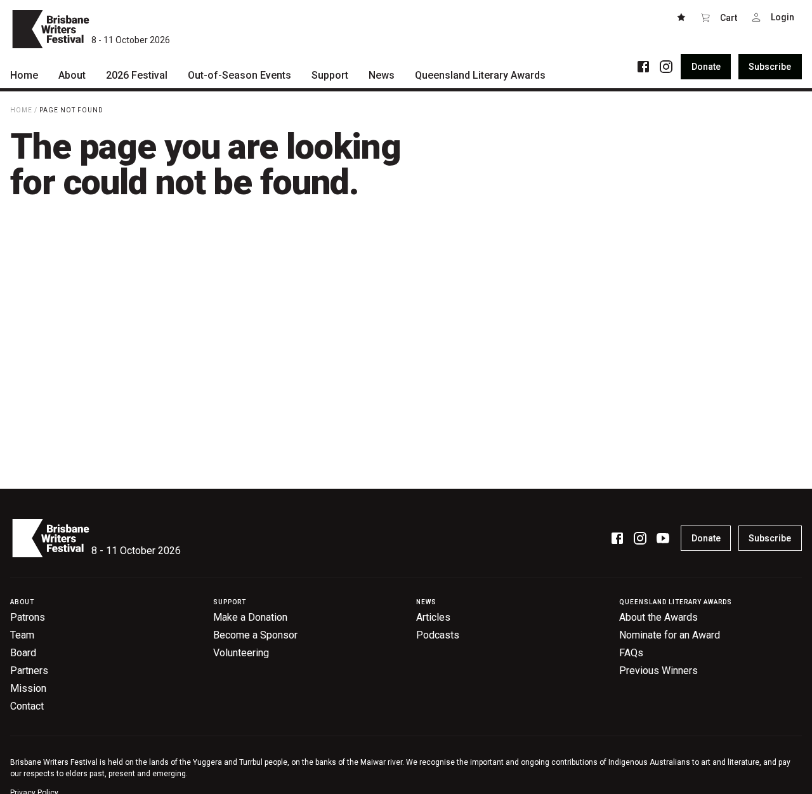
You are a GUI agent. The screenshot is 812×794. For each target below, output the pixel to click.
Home (21, 110)
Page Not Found (71, 110)
